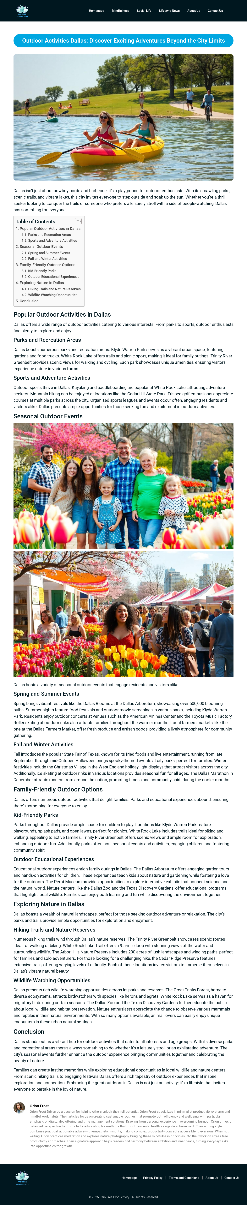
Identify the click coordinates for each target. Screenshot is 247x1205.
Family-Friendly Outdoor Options (47, 265)
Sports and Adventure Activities (52, 240)
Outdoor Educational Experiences (53, 277)
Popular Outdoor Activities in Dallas (50, 228)
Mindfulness (120, 11)
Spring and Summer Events (49, 253)
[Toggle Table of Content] (76, 221)
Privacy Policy (152, 1178)
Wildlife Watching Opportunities (52, 295)
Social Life (144, 11)
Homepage (96, 11)
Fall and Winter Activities (47, 259)
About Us (193, 11)
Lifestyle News (169, 11)
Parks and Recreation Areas (49, 235)
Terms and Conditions (184, 1178)
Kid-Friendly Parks (42, 271)
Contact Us (215, 11)
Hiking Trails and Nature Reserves (54, 289)
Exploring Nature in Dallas (42, 283)
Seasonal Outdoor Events (41, 246)
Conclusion (29, 301)
